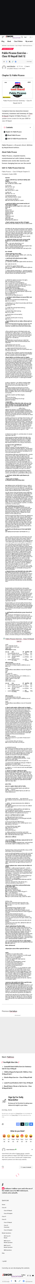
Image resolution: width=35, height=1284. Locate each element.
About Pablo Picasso (14, 135)
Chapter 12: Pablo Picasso (14, 132)
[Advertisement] (17, 17)
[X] (30, 1275)
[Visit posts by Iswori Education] (4, 67)
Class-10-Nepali (7, 49)
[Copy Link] (12, 61)
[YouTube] (33, 1275)
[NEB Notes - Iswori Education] (13, 37)
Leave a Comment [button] (27, 1167)
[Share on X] (9, 61)
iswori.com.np (20, 1153)
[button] (3, 37)
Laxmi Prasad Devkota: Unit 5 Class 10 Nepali (18, 1083)
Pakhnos (10, 1057)
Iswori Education (11, 66)
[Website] (32, 1149)
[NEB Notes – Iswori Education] (11, 1276)
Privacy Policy (15, 1115)
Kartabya (13, 1011)
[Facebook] (28, 1275)
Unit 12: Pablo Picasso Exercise (17, 138)
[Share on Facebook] (6, 61)
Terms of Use (19, 1113)
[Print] (15, 61)
